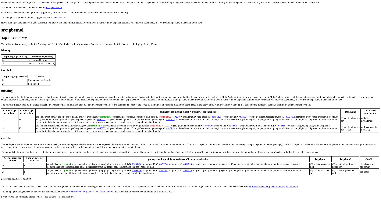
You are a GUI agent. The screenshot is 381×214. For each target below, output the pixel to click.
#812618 (290, 116)
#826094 (243, 116)
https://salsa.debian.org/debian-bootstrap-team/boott (90, 191)
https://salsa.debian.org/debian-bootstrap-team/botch (273, 186)
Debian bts (61, 17)
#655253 (101, 119)
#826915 (170, 119)
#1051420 (216, 116)
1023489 (177, 116)
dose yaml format (54, 7)
